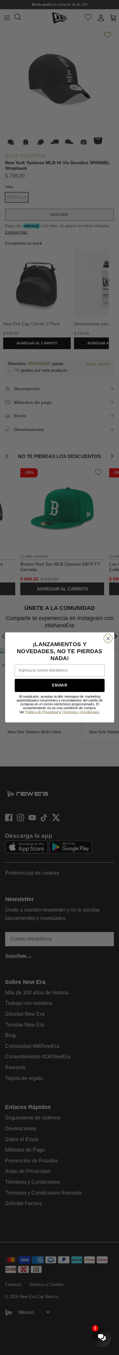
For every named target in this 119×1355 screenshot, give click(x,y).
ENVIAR (59, 685)
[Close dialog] (108, 638)
